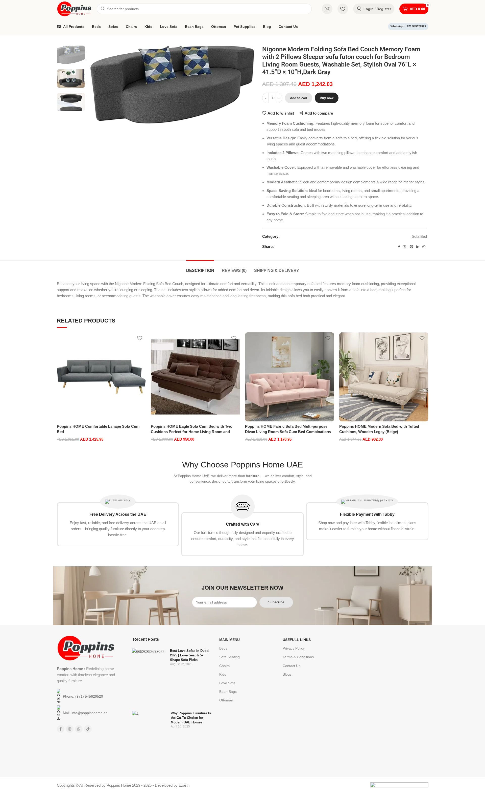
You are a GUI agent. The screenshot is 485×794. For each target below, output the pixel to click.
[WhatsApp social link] (424, 246)
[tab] (200, 268)
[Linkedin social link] (418, 246)
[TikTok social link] (88, 729)
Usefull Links (297, 640)
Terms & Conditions (298, 657)
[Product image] (101, 377)
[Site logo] (74, 8)
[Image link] (86, 648)
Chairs (224, 666)
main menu (229, 640)
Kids (222, 674)
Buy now (326, 98)
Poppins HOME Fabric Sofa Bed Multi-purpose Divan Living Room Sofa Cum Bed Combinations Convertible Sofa (288, 431)
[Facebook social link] (399, 246)
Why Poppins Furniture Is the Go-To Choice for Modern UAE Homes (191, 717)
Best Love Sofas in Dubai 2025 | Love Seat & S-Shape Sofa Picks (189, 655)
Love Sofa (227, 683)
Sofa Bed (419, 236)
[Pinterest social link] (411, 246)
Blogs (287, 674)
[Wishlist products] (343, 9)
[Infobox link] (118, 520)
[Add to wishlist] (139, 338)
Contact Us (291, 666)
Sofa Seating (229, 657)
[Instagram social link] (70, 729)
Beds (223, 648)
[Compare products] (327, 9)
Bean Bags (228, 692)
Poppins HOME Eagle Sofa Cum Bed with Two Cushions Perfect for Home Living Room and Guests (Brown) (191, 431)
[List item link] (86, 696)
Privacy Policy (294, 648)
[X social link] (405, 246)
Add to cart (298, 98)
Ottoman (226, 700)
